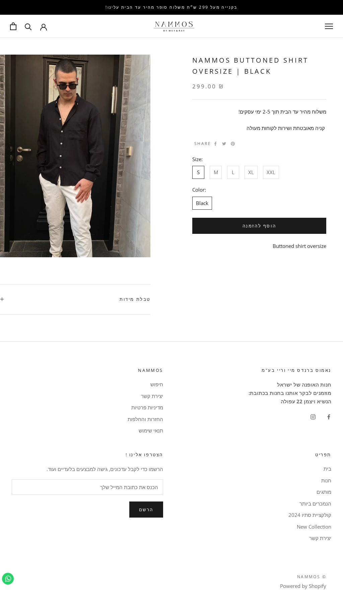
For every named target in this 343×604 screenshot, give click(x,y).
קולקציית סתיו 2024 (309, 515)
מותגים (324, 491)
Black (202, 203)
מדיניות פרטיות (147, 407)
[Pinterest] (233, 144)
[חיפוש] (28, 26)
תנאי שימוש (151, 430)
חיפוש (156, 384)
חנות (326, 480)
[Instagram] (313, 416)
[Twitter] (224, 144)
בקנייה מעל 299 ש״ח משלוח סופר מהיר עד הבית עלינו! (171, 7)
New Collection (314, 526)
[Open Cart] (13, 26)
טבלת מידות (135, 299)
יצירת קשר (152, 396)
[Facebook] (215, 144)
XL (251, 172)
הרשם (146, 510)
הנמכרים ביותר (315, 503)
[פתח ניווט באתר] (329, 26)
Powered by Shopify (303, 586)
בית (327, 468)
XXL (271, 172)
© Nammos (311, 577)
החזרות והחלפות (145, 419)
